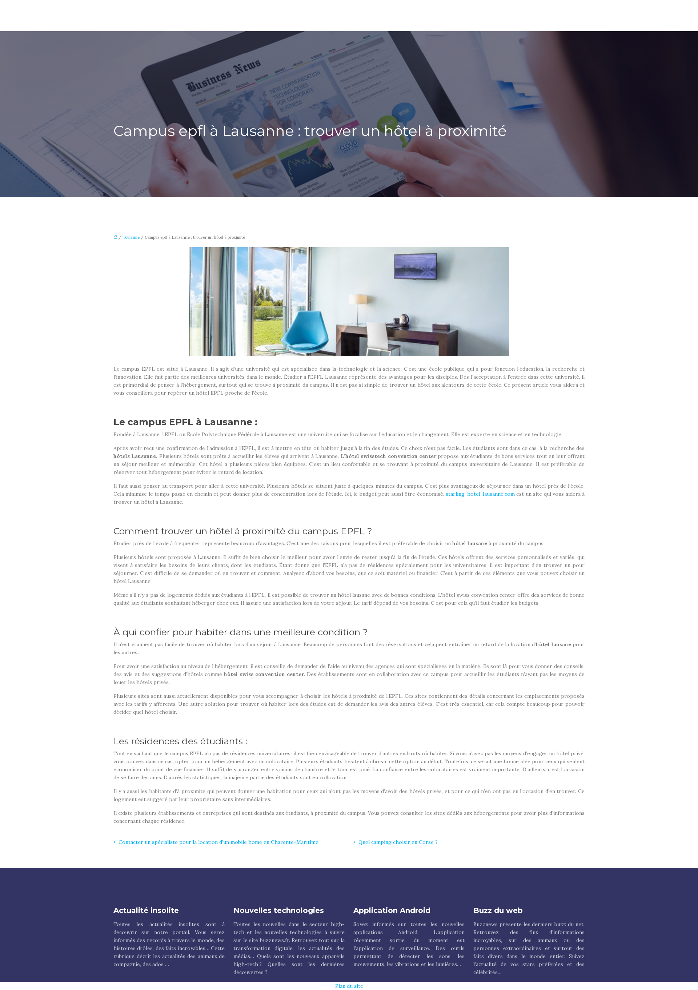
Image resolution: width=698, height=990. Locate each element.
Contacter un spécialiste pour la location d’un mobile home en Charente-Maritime (218, 842)
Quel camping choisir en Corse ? (398, 842)
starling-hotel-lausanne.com (480, 494)
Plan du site (349, 986)
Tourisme (131, 237)
